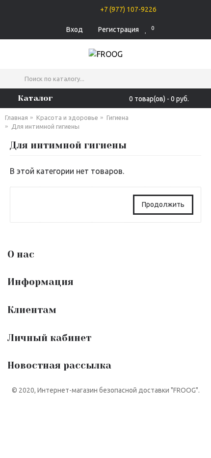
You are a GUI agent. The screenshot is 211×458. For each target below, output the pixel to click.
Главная (16, 117)
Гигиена (117, 117)
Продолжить (163, 204)
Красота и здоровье (67, 117)
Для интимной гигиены (45, 126)
